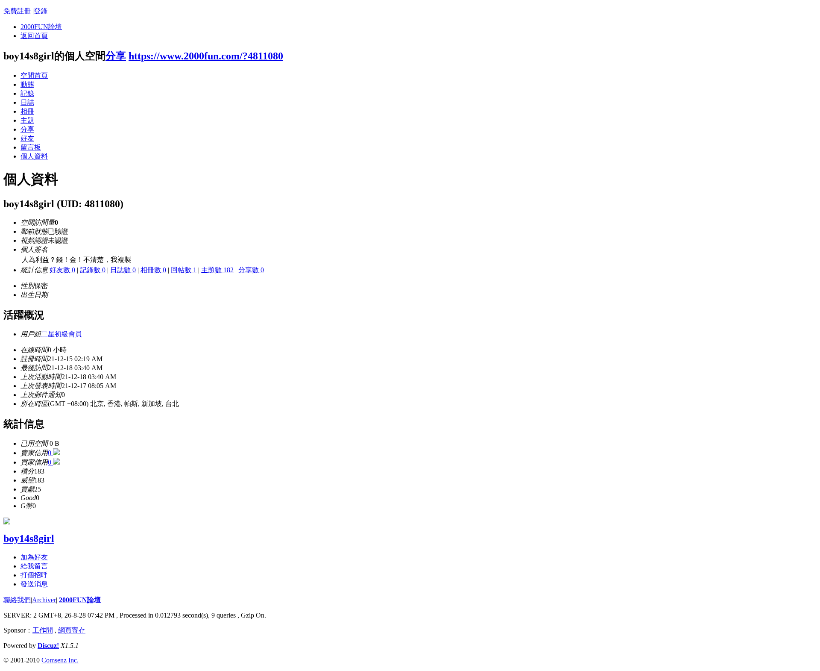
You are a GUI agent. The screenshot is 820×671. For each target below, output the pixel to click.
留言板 (30, 147)
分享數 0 (251, 270)
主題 (27, 120)
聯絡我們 (17, 599)
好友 (27, 138)
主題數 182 (217, 270)
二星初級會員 (61, 334)
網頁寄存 (71, 630)
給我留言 (34, 566)
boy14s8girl (28, 538)
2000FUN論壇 (41, 26)
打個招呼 (34, 575)
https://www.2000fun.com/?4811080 (206, 56)
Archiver (44, 599)
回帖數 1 (183, 270)
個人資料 (34, 156)
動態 (27, 84)
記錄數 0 (92, 270)
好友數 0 (62, 270)
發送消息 (34, 584)
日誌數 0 (123, 270)
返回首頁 (34, 35)
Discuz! (48, 645)
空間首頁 (34, 75)
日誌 (27, 102)
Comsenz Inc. (60, 660)
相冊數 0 (153, 270)
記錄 (27, 93)
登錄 (40, 11)
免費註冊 (17, 11)
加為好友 (34, 557)
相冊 (27, 111)
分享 (115, 56)
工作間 (42, 630)
